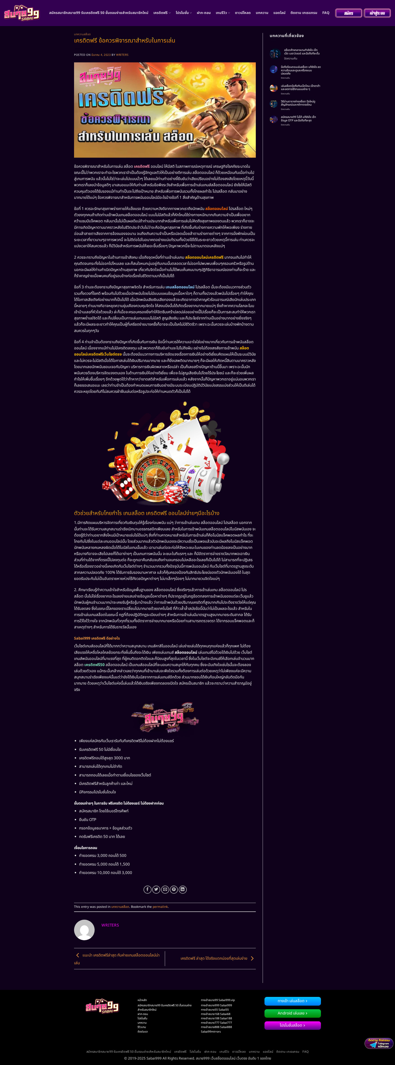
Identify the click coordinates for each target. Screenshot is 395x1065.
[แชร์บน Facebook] (148, 890)
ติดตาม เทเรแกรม (304, 13)
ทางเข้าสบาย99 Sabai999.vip (218, 1000)
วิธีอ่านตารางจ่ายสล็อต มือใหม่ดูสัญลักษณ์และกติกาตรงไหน (298, 103)
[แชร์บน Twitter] (156, 890)
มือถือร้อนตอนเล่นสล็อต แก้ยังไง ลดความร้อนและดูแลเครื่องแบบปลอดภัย (301, 70)
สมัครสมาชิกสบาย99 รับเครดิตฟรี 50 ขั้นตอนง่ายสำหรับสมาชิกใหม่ (98, 13)
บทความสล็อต (82, 34)
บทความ (262, 13)
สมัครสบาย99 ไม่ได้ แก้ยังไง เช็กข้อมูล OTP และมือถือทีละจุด (298, 118)
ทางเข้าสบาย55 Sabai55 (215, 1010)
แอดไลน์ (279, 13)
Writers (122, 55)
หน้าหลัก (142, 1000)
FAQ (325, 13)
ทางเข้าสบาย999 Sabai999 (216, 1005)
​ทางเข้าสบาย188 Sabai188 (216, 1018)
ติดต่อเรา (143, 1032)
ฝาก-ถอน (204, 13)
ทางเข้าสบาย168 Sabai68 (215, 1014)
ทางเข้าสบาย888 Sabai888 (216, 1027)
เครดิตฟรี (160, 13)
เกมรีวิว (221, 13)
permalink (160, 907)
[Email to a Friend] (165, 890)
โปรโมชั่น (182, 13)
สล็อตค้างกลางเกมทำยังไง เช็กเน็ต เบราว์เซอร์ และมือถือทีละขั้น (302, 51)
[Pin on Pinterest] (174, 890)
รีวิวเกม (142, 1027)
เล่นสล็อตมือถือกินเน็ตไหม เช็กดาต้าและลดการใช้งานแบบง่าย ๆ (300, 87)
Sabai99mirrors (211, 1032)
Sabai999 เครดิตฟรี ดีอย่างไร (97, 638)
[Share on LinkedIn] (183, 890)
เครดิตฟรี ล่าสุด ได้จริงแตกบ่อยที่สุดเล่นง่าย (214, 958)
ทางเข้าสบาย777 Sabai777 (216, 1023)
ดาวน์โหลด (243, 13)
